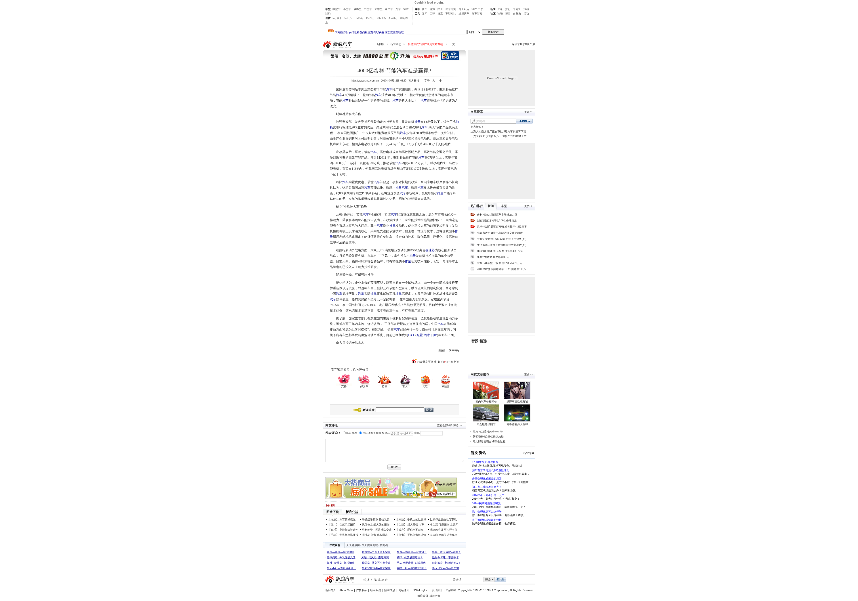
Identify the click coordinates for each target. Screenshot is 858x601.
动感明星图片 (347, 524)
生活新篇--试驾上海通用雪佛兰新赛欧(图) (501, 245)
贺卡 (373, 534)
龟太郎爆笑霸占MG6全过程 (489, 441)
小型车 (347, 9)
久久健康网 (353, 545)
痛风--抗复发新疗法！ (410, 557)
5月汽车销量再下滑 (514, 131)
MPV (328, 13)
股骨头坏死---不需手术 (445, 557)
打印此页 (453, 361)
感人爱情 (412, 524)
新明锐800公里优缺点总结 (488, 436)
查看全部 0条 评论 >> (449, 425)
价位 (328, 18)
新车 (424, 9)
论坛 (500, 13)
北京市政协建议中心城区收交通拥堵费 (500, 233)
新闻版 (380, 44)
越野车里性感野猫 (517, 401)
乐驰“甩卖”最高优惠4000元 (493, 257)
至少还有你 (450, 529)
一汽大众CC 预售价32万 (485, 136)
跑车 (398, 9)
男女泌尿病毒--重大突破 (376, 568)
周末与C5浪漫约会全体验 (488, 431)
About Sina (346, 590)
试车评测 (450, 9)
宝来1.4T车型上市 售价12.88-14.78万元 (499, 263)
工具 (417, 13)
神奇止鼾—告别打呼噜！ (412, 568)
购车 (417, 9)
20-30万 (381, 18)
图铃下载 (332, 512)
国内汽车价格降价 (486, 401)
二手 (480, 9)
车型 (328, 9)
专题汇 (517, 9)
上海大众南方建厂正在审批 (487, 131)
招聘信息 (389, 590)
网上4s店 (463, 9)
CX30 (411, 335)
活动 (526, 13)
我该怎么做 (436, 529)
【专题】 (401, 519)
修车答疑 (477, 13)
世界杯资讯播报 (348, 534)
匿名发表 (351, 433)
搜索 (440, 13)
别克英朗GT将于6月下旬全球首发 (497, 220)
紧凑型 (357, 9)
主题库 (454, 524)
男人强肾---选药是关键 (445, 568)
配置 (419, 335)
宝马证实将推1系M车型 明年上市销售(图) (501, 239)
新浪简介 (330, 590)
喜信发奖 (384, 519)
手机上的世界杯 (416, 519)
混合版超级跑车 (486, 424)
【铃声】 (401, 529)
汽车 (389, 89)
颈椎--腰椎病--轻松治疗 (341, 562)
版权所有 (434, 595)
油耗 (373, 293)
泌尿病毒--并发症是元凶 (341, 557)
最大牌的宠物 (381, 524)
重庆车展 (529, 44)
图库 (424, 13)
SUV (406, 9)
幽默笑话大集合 (448, 534)
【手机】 (333, 534)
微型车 (336, 9)
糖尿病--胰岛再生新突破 (376, 562)
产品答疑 (451, 590)
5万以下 (337, 18)
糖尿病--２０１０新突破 (376, 552)
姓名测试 (382, 534)
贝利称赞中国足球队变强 (376, 529)
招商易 (384, 545)
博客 (508, 13)
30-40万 (393, 18)
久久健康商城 (370, 545)
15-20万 (370, 18)
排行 (508, 9)
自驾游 (517, 13)
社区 (493, 13)
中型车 (368, 9)
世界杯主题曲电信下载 (443, 519)
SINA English (420, 590)
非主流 (434, 524)
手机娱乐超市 (370, 519)
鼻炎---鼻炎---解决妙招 (340, 552)
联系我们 (375, 590)
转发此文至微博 (426, 361)
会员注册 (437, 590)
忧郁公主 (367, 524)
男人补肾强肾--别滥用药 (411, 562)
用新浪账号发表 (371, 433)
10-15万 (358, 18)
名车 (421, 524)
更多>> (528, 111)
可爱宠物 (444, 524)
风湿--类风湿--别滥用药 (375, 557)
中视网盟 (335, 545)
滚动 (526, 9)
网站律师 (403, 590)
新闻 (493, 9)
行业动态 (396, 44)
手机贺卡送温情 (416, 534)
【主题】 (401, 524)
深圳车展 (517, 44)
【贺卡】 (401, 534)
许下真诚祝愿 (347, 519)
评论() (442, 361)
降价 (440, 9)
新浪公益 (352, 512)
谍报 (432, 9)
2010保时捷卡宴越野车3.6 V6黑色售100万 (501, 269)
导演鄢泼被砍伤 (348, 529)
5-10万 (348, 18)
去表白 (434, 534)
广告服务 (361, 590)
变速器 (430, 250)
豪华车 (389, 9)
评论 (500, 9)
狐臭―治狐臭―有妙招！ (412, 552)
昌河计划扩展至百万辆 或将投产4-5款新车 (502, 226)
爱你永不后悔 (415, 529)
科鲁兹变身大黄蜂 (517, 424)
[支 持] (344, 379)
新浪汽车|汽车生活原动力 (375, 580)
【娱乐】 (333, 529)
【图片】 (333, 524)
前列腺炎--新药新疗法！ (446, 562)
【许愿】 (333, 519)
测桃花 (366, 534)
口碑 (432, 13)
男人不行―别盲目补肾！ (341, 568)
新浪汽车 (338, 44)
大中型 (378, 9)
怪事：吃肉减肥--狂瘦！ (446, 552)
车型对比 (450, 13)
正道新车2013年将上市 (513, 136)
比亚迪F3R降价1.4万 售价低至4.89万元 (500, 251)
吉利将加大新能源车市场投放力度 (497, 214)
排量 (417, 122)
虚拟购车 (463, 13)
